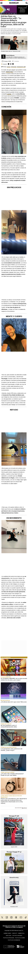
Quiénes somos (7, 933)
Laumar (9, 94)
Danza (8, 66)
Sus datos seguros (17, 935)
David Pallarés (10, 55)
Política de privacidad (8, 937)
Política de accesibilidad (14, 940)
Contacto (14, 933)
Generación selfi (21, 66)
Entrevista (13, 66)
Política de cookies (20, 937)
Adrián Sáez (9, 71)
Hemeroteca (21, 933)
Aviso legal (8, 935)
